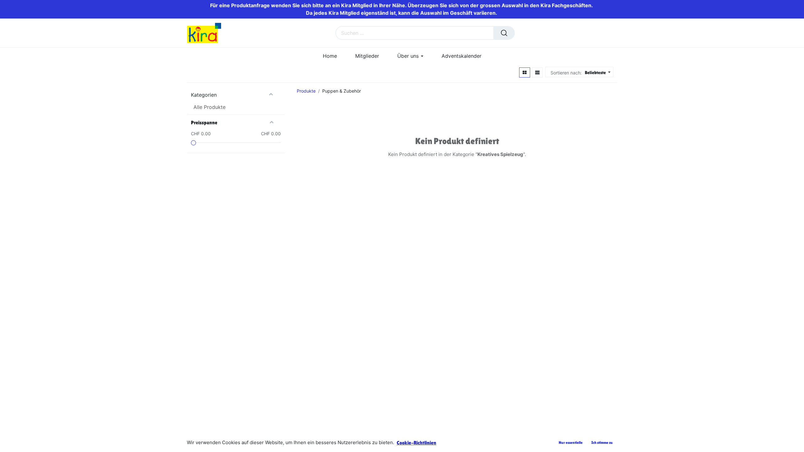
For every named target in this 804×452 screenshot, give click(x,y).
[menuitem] (330, 56)
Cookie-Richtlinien (416, 443)
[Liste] (537, 72)
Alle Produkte (209, 107)
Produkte (306, 91)
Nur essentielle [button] (571, 442)
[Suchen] (504, 33)
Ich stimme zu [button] (602, 442)
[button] (597, 72)
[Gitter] (524, 72)
